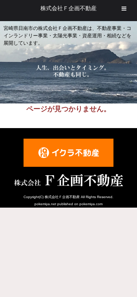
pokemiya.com (91, 204)
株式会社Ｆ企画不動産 (68, 8)
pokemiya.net (45, 204)
